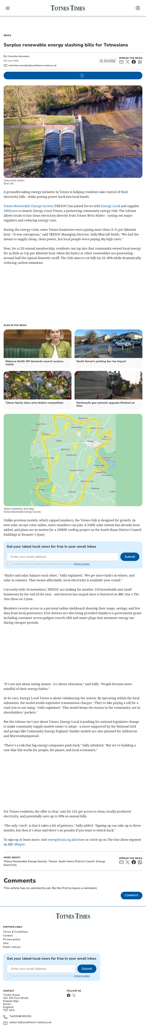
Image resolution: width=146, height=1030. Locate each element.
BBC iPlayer (16, 844)
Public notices (12, 947)
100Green (11, 211)
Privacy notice (82, 563)
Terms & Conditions (15, 932)
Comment (132, 895)
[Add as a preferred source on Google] (108, 61)
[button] (7, 8)
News (7, 35)
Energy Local (110, 206)
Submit (130, 557)
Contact (8, 935)
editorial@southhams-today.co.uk (30, 1022)
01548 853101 (22, 1016)
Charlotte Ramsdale (18, 56)
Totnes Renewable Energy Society (28, 206)
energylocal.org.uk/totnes (66, 839)
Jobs (6, 943)
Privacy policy (11, 939)
